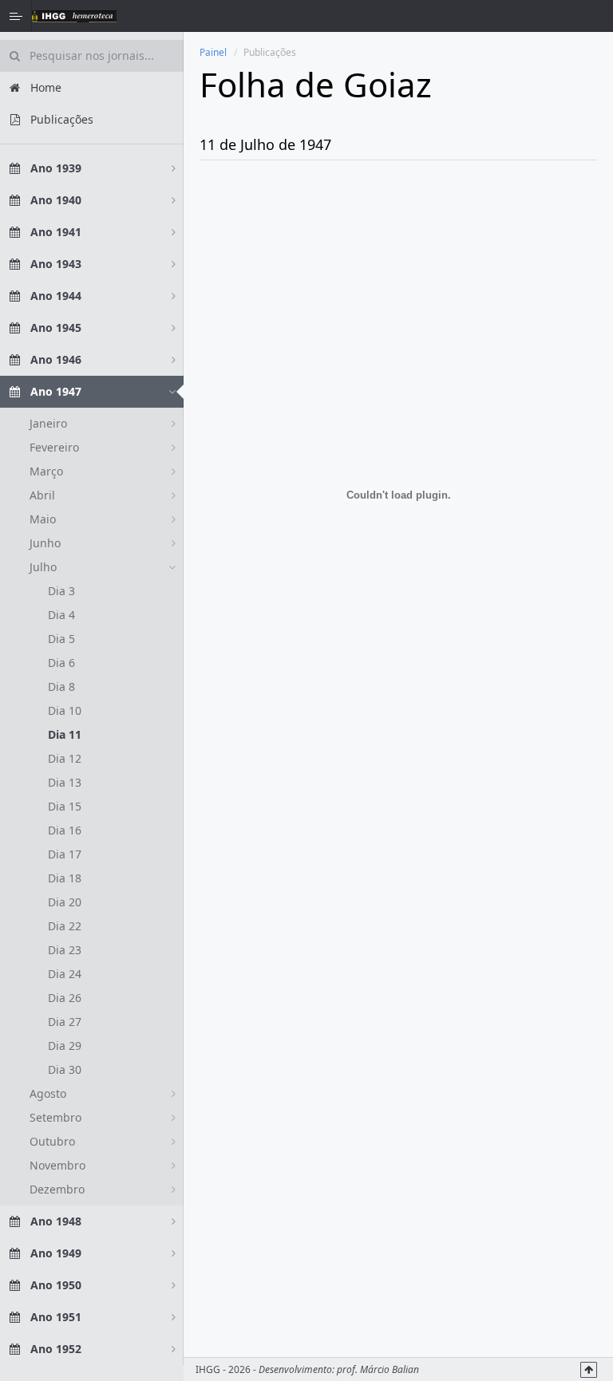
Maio (43, 519)
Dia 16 (64, 830)
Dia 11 (64, 734)
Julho (43, 566)
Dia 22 (64, 925)
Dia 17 (64, 854)
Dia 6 (61, 662)
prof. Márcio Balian (378, 1369)
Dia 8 (61, 686)
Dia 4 (61, 614)
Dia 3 (61, 590)
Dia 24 (64, 973)
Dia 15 (64, 806)
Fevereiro (54, 447)
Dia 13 (64, 782)
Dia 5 (61, 638)
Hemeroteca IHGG (74, 16)
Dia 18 (64, 878)
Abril (42, 495)
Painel (213, 52)
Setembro (55, 1117)
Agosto (48, 1093)
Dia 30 (64, 1069)
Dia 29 (64, 1045)
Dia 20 (64, 901)
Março (46, 471)
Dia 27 (64, 1021)
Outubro (52, 1141)
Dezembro (57, 1189)
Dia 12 (64, 758)
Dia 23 (64, 949)
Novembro (57, 1165)
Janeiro (48, 423)
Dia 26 (64, 997)
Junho (45, 542)
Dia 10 (64, 710)
